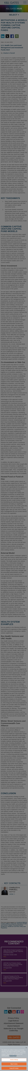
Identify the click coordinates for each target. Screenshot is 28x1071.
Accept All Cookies (14, 1068)
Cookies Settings (14, 1059)
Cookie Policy (13, 1055)
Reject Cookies (14, 1064)
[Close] (26, 1047)
